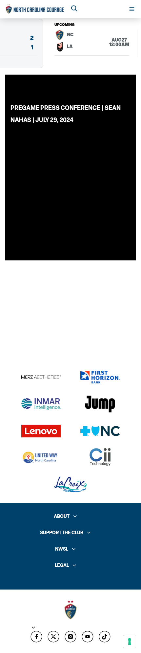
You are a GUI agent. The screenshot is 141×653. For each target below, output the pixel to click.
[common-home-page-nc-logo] (35, 9)
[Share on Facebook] (81, 88)
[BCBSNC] (100, 431)
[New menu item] (53, 637)
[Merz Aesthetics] (41, 377)
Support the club (61, 533)
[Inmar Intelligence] (41, 404)
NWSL (61, 549)
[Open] (132, 9)
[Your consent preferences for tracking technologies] (129, 641)
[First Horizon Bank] (100, 377)
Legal (62, 565)
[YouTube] (87, 637)
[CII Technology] (100, 457)
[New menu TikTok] (105, 637)
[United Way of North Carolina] (41, 457)
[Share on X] (96, 88)
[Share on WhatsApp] (110, 88)
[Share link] (125, 88)
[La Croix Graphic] (70, 484)
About (62, 516)
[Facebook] (36, 637)
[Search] (74, 9)
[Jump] (100, 404)
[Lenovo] (41, 431)
